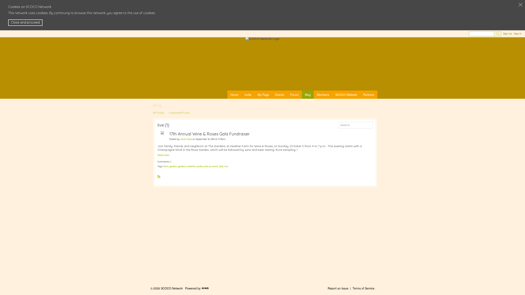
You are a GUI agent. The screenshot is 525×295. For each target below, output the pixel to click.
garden (173, 166)
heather (191, 166)
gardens (182, 166)
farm (166, 166)
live (226, 166)
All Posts (158, 113)
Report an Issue (338, 288)
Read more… (164, 155)
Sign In (518, 33)
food (221, 166)
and (206, 166)
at (210, 166)
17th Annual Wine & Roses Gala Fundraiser (209, 133)
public (200, 166)
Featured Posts (179, 113)
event (215, 166)
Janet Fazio (186, 139)
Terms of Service (363, 288)
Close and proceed (25, 22)
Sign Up (507, 33)
